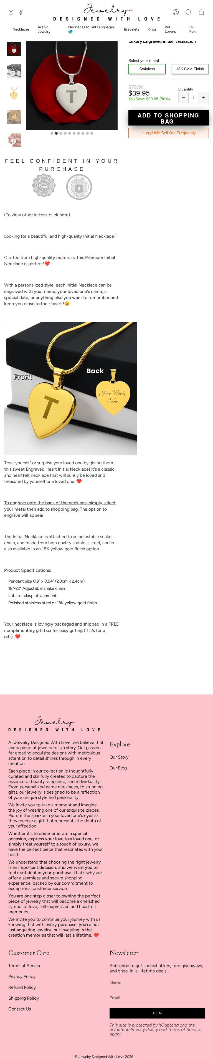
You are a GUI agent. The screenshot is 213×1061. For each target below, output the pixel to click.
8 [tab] (83, 133)
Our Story (119, 757)
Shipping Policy (23, 998)
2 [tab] (56, 133)
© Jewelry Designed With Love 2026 (104, 1057)
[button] (188, 12)
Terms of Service (25, 965)
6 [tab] (74, 133)
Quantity (185, 89)
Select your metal (143, 60)
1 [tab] (52, 133)
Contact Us (19, 1009)
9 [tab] (87, 133)
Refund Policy (22, 987)
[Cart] (201, 12)
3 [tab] (61, 133)
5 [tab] (69, 133)
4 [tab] (65, 133)
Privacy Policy (22, 976)
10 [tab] (92, 133)
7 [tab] (78, 133)
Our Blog (118, 768)
